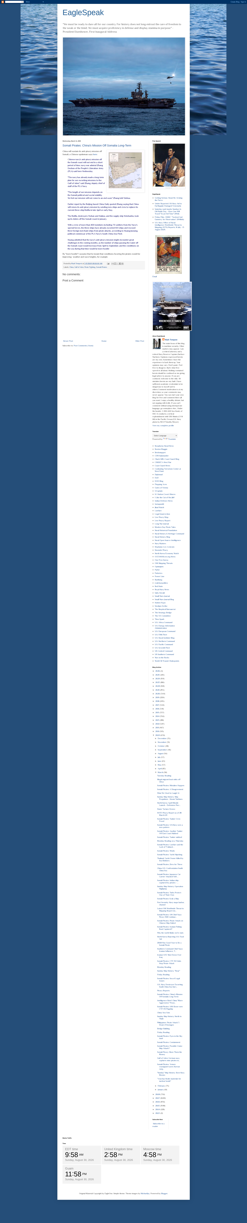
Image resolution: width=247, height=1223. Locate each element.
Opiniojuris (159, 566)
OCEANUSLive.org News (165, 556)
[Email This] (112, 263)
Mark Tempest (171, 340)
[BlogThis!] (115, 263)
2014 (157, 716)
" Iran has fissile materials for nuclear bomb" (169, 1080)
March (161, 772)
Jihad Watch (159, 507)
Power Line (159, 576)
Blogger (164, 1193)
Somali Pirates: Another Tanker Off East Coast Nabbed (170, 832)
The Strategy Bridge (163, 612)
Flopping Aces (161, 484)
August (161, 753)
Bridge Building (163, 1028)
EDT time (71, 1149)
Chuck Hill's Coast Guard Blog (167, 459)
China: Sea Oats (163, 1012)
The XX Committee (163, 616)
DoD (157, 478)
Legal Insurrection (162, 514)
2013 (157, 720)
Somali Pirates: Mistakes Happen (170, 785)
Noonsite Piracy (161, 550)
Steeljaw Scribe (161, 606)
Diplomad (159, 474)
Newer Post (68, 341)
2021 (157, 690)
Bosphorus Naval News (164, 446)
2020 (158, 694)
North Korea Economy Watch (167, 553)
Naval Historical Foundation (166, 530)
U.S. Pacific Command (164, 644)
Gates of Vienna (161, 488)
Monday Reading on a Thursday (170, 841)
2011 (157, 727)
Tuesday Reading (164, 776)
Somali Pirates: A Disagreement (170, 789)
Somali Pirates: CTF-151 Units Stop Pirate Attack (169, 962)
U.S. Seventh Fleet (162, 648)
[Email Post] (108, 264)
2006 (157, 1102)
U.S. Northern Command (165, 641)
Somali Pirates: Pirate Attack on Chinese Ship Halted (170, 922)
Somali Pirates (101, 267)
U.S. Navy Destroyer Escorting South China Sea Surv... (170, 985)
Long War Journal (162, 524)
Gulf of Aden (79, 267)
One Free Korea (161, 560)
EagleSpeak (83, 12)
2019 (157, 697)
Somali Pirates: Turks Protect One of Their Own (169, 893)
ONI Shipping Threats (164, 563)
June (160, 761)
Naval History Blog (162, 537)
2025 (157, 675)
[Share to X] (117, 263)
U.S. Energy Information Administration (165, 627)
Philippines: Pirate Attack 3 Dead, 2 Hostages (168, 1023)
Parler (157, 570)
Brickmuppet (160, 452)
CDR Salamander (162, 456)
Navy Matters (160, 543)
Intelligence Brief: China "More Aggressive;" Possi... (170, 1001)
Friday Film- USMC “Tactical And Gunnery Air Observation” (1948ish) (169, 218)
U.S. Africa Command (163, 622)
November (162, 742)
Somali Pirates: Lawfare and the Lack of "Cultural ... (170, 845)
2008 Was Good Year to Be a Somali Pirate (169, 944)
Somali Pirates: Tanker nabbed (169, 837)
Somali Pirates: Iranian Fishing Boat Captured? (169, 928)
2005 (157, 1106)
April (160, 768)
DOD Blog (159, 481)
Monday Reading (164, 967)
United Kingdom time (118, 1149)
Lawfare (158, 510)
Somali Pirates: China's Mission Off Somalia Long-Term (97, 145)
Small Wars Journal (162, 596)
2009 (157, 735)
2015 (157, 712)
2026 (157, 671)
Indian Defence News (164, 501)
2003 (157, 1113)
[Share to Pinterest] (122, 263)
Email (154, 276)
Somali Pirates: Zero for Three (169, 864)
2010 (157, 731)
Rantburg (158, 580)
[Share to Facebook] (120, 263)
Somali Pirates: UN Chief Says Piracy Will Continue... (169, 915)
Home (104, 341)
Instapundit (159, 504)
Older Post (139, 341)
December (162, 738)
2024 (158, 678)
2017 (157, 705)
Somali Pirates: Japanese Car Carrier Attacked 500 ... (169, 875)
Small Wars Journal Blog (164, 599)
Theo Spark (159, 619)
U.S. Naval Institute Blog (164, 638)
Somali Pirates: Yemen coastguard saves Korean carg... (168, 1066)
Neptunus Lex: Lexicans (164, 547)
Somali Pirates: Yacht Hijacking (169, 854)
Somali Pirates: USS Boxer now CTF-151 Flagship (170, 1007)
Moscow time (152, 1149)
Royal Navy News (162, 589)
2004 (158, 1109)
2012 (157, 724)
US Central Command (164, 651)
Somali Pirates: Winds (166, 851)
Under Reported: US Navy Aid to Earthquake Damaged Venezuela (168, 204)
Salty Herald (160, 593)
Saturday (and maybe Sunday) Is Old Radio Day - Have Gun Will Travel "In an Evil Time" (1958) (168, 211)
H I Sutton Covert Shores (165, 494)
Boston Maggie (161, 449)
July (159, 757)
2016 (157, 709)
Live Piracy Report (162, 520)
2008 (157, 1094)
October (161, 746)
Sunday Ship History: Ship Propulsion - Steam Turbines (170, 798)
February (162, 1086)
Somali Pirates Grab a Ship (168, 898)
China (71, 267)
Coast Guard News (162, 465)
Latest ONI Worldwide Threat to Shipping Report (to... (170, 909)
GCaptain (158, 491)
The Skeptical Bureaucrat (165, 609)
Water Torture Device (166, 809)
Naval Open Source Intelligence (168, 540)
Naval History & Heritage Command (169, 534)
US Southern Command (164, 654)
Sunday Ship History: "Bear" (168, 971)
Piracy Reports (163, 990)
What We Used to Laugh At (168, 793)
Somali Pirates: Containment (168, 1042)
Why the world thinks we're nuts (170, 933)
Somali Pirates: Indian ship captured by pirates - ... (168, 881)
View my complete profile (163, 425)
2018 (157, 701)
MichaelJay (145, 1193)
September (162, 750)
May (160, 765)
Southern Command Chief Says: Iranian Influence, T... (170, 950)
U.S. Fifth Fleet (161, 634)
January (161, 1089)
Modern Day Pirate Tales (165, 527)
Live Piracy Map (161, 517)
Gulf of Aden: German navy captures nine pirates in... (168, 1059)
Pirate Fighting (89, 267)
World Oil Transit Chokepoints (167, 661)
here (95, 154)
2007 (157, 1098)
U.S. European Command (165, 631)
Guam (69, 1168)
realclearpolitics (161, 583)
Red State (159, 586)
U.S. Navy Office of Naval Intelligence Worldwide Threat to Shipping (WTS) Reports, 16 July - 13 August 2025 (169, 226)
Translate (172, 439)
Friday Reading (163, 974)
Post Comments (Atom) (83, 345)
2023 (157, 682)
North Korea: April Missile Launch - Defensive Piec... (168, 804)
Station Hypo (160, 603)
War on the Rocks (162, 657)
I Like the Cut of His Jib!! (164, 497)
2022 (158, 686)
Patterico (158, 573)
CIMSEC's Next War (163, 462)
